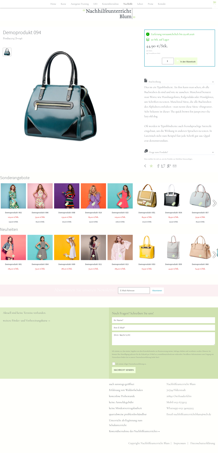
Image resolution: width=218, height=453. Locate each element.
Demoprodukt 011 (93, 264)
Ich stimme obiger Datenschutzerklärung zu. (131, 364)
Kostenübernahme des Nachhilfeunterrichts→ (134, 431)
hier (157, 357)
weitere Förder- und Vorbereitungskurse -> (26, 320)
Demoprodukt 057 (200, 212)
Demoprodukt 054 (173, 212)
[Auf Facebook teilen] (158, 165)
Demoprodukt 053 (147, 264)
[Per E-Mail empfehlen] (174, 165)
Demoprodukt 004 (40, 264)
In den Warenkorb (187, 62)
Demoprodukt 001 (13, 264)
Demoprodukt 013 (120, 264)
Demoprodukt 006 (40, 212)
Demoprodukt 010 (93, 212)
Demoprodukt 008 (66, 212)
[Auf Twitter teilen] (163, 165)
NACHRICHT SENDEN (124, 370)
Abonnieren (157, 290)
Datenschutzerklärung (202, 443)
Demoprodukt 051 (147, 212)
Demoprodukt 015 (120, 212)
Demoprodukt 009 (66, 264)
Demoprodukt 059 (173, 264)
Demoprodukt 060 (200, 264)
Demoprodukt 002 (13, 212)
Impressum (180, 443)
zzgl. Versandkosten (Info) (153, 53)
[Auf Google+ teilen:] (169, 165)
